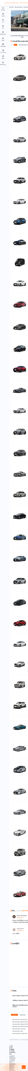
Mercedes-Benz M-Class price (20, 1019)
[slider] (19, 917)
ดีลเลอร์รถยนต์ (18, 7)
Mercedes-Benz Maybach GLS (20, 1022)
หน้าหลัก (11, 7)
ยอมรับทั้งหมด (24, 1067)
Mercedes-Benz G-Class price (20, 1033)
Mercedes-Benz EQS (18, 1031)
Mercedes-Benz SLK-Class (19, 1029)
